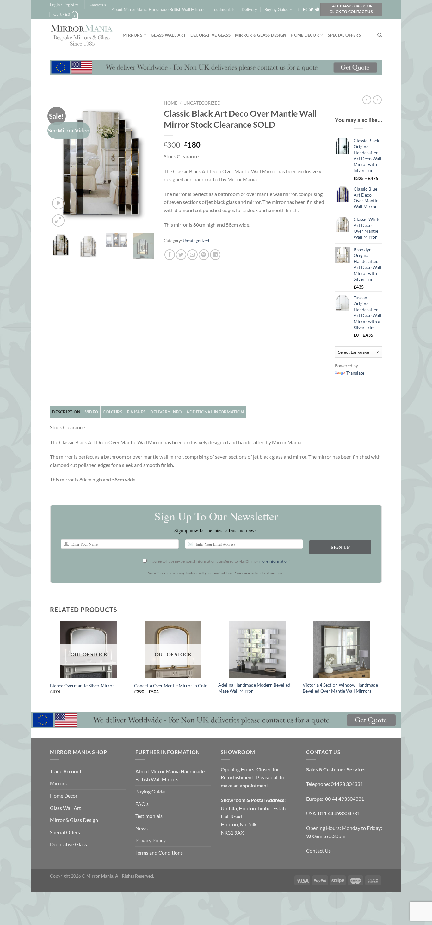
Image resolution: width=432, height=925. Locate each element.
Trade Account (66, 771)
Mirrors (132, 35)
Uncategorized (202, 103)
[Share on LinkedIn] (215, 254)
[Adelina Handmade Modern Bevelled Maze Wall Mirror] (257, 649)
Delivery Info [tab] (166, 411)
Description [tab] (66, 411)
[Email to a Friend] (192, 254)
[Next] (144, 163)
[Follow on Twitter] (311, 10)
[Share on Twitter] (181, 254)
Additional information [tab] (215, 411)
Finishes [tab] (136, 411)
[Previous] (60, 163)
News (141, 828)
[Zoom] (58, 220)
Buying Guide (276, 9)
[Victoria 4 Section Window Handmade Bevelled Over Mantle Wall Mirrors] (342, 649)
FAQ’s (142, 804)
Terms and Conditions (159, 852)
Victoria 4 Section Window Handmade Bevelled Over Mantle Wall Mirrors (340, 688)
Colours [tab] (112, 411)
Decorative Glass (210, 35)
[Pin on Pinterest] (204, 254)
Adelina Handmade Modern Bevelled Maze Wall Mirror (254, 688)
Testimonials (223, 9)
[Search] (379, 35)
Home (170, 103)
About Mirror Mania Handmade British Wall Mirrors (158, 9)
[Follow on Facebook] (299, 10)
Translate (355, 373)
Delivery (249, 9)
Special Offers (344, 35)
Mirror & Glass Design (260, 35)
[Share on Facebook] (169, 254)
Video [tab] (91, 411)
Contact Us (98, 5)
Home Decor (305, 35)
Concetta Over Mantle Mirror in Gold (170, 685)
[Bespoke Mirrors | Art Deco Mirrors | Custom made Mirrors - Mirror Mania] (81, 35)
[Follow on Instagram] (305, 10)
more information (274, 561)
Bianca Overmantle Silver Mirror (82, 685)
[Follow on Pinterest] (317, 10)
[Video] (58, 203)
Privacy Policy (150, 840)
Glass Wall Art (168, 35)
